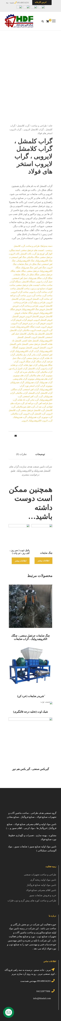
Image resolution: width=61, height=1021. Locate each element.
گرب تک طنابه (24, 400)
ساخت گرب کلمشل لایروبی (37, 299)
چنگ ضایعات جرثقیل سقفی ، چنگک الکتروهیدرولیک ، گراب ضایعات (30, 637)
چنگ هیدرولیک (27, 267)
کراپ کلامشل (16, 330)
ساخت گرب (47, 295)
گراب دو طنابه (17, 365)
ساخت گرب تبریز (34, 295)
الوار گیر (48, 254)
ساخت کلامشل (23, 288)
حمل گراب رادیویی (44, 281)
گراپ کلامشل (46, 393)
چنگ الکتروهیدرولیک (43, 260)
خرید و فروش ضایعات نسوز (42, 895)
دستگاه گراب (15, 281)
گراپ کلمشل (34, 393)
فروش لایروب (46, 327)
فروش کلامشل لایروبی (35, 316)
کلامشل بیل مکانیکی (36, 334)
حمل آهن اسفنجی (20, 278)
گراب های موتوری (20, 375)
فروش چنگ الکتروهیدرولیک (33, 309)
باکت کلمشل (25, 254)
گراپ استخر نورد (32, 386)
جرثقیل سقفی (46, 257)
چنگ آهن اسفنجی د (18, 257)
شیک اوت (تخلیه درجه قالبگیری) (30, 711)
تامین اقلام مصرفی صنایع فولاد (41, 890)
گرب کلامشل (23, 126)
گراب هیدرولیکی (32, 382)
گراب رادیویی (46, 368)
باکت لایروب (14, 254)
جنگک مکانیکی (33, 257)
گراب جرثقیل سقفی (35, 358)
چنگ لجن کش (40, 267)
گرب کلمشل (40, 413)
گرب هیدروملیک (20, 417)
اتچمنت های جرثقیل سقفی (32, 250)
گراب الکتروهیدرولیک (24, 351)
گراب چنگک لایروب (27, 361)
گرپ (50, 420)
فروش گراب (27, 320)
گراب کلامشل (34, 368)
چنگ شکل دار (35, 264)
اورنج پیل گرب (38, 254)
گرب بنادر (34, 400)
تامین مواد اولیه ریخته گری (43, 880)
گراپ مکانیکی (22, 393)
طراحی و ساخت (39, 126)
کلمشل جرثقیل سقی (38, 344)
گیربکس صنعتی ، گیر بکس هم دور (30, 769)
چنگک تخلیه (21, 271)
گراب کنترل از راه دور (18, 368)
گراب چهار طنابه (30, 365)
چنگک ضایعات (19, 274)
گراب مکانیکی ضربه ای (30, 372)
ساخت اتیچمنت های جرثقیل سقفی (31, 285)
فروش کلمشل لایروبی (43, 320)
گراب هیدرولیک (46, 382)
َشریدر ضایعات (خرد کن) (30, 696)
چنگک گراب (47, 278)
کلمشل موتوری (25, 347)
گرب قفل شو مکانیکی (25, 407)
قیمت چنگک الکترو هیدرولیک (28, 327)
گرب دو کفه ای (31, 403)
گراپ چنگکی (16, 389)
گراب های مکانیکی (37, 375)
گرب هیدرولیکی (34, 417)
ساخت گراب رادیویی (38, 292)
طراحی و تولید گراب (36, 302)
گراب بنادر (36, 354)
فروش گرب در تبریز (37, 323)
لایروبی (25, 420)
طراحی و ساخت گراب (28, 306)
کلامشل (49, 334)
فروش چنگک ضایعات (30, 313)
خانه (50, 126)
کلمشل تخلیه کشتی (30, 340)
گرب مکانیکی (16, 413)
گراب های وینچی (20, 379)
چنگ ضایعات (23, 264)
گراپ (43, 386)
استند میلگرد (14, 250)
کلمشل (27, 337)
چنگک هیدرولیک (35, 278)
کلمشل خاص (22, 344)
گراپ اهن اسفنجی (31, 389)
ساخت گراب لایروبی (19, 292)
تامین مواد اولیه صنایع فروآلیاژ (41, 885)
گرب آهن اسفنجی (30, 396)
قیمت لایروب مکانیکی (32, 330)
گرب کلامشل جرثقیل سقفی (33, 410)
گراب (36, 351)
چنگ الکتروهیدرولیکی (25, 260)
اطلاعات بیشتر (43, 561)
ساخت (49, 285)
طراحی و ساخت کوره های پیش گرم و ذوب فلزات (32, 900)
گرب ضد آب (41, 407)
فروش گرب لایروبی (19, 323)
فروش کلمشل (18, 316)
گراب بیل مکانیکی (23, 354)
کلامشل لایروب (38, 337)
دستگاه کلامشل (28, 281)
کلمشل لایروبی (39, 347)
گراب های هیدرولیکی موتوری (40, 379)
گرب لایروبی (28, 413)
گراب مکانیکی (46, 372)
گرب (41, 396)
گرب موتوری (47, 417)
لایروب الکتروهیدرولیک (38, 420)
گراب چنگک (41, 361)
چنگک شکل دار (32, 274)
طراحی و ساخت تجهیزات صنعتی (40, 874)
